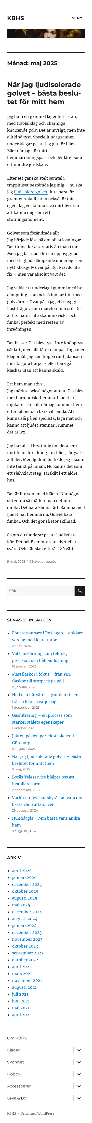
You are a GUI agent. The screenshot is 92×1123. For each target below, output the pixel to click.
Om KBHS (17, 1038)
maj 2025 (21, 904)
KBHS (15, 18)
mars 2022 (22, 973)
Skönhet (15, 1062)
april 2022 (22, 966)
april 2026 (22, 870)
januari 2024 (24, 925)
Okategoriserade (42, 561)
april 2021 (21, 1014)
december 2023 (27, 932)
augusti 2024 (24, 918)
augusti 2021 (24, 987)
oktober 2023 (25, 946)
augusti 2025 (24, 898)
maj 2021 (20, 1007)
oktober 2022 (25, 959)
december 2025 (27, 884)
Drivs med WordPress (37, 1113)
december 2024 (27, 911)
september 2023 (27, 952)
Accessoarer (19, 1086)
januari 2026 (24, 877)
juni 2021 (21, 1001)
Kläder (13, 1050)
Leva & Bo (16, 1098)
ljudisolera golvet (31, 191)
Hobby (13, 1074)
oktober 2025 (25, 891)
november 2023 (27, 939)
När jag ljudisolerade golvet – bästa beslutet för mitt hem (44, 93)
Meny (77, 18)
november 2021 (27, 980)
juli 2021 (20, 994)
